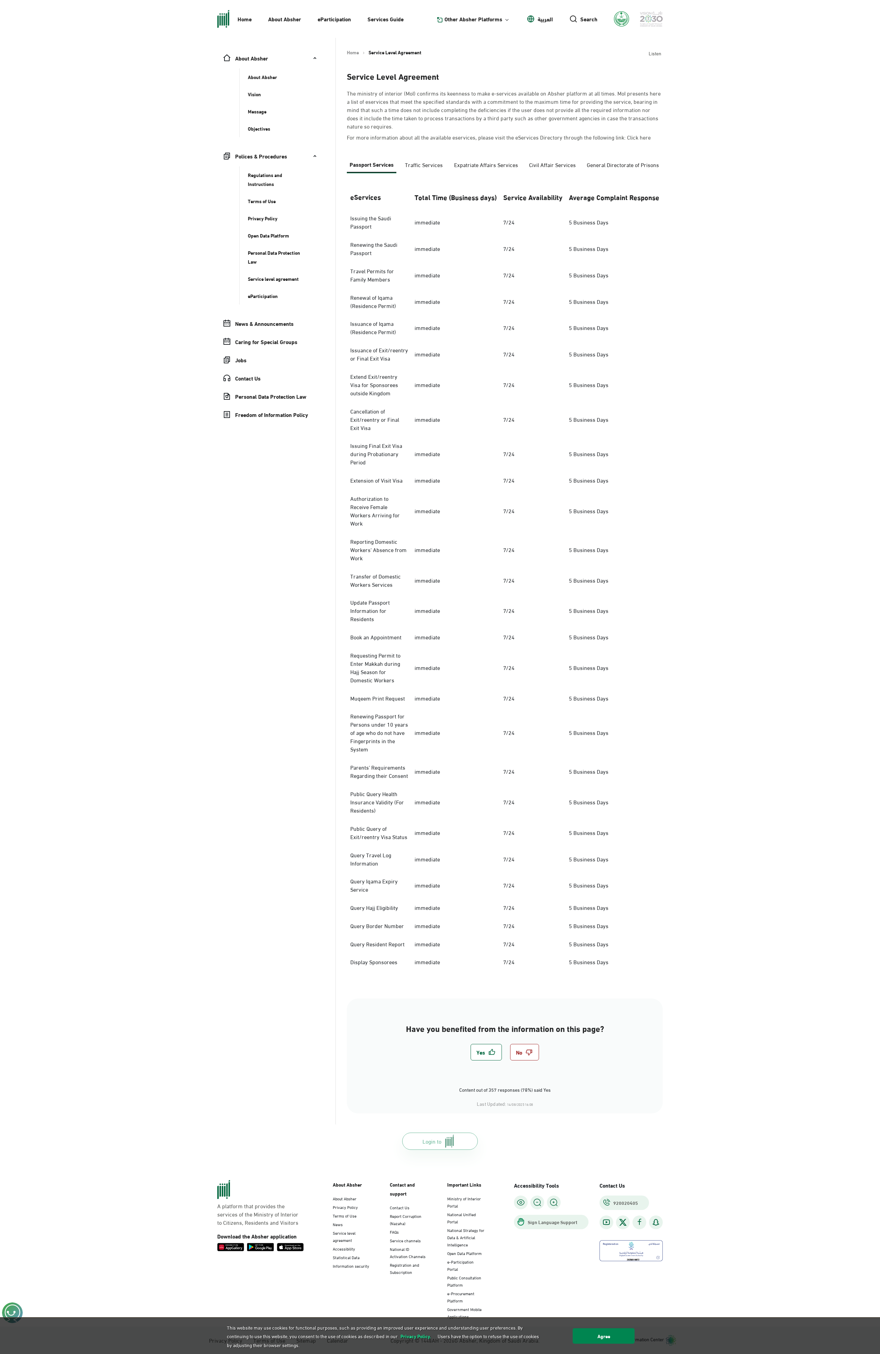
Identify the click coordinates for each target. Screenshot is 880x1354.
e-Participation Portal (460, 1265)
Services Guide (385, 19)
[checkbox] (486, 1052)
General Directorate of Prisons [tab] (623, 164)
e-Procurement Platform (460, 1296)
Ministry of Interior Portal (464, 1202)
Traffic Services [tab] (424, 164)
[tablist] (505, 167)
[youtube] (606, 1222)
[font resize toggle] (537, 1202)
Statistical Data (346, 1257)
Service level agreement (344, 1236)
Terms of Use (344, 1215)
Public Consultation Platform (464, 1281)
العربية (545, 19)
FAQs (394, 1231)
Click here (639, 137)
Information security (351, 1265)
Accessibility (344, 1248)
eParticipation (334, 19)
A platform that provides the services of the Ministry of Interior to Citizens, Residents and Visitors (257, 1214)
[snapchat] (656, 1222)
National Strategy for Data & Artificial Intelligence (465, 1237)
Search (588, 19)
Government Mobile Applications (464, 1312)
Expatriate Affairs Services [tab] (486, 164)
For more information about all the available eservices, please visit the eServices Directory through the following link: (499, 137)
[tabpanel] (505, 577)
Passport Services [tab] (372, 164)
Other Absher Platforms (473, 19)
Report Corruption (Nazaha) (405, 1219)
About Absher (284, 19)
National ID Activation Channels (408, 1252)
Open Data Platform (464, 1253)
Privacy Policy (345, 1207)
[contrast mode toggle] (521, 1202)
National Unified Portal (461, 1217)
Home (245, 19)
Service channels (405, 1240)
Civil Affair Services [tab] (552, 164)
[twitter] (623, 1222)
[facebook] (639, 1222)
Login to (431, 1141)
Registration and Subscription (404, 1268)
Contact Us (399, 1207)
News (338, 1224)
